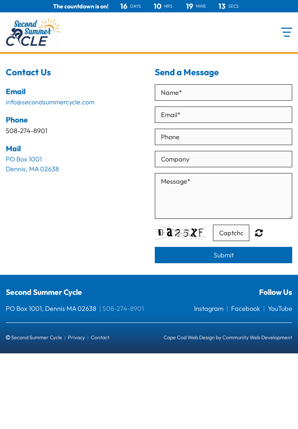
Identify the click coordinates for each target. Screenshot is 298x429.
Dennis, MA (22, 169)
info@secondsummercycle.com (50, 102)
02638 (49, 169)
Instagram (209, 308)
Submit (224, 255)
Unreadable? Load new (259, 232)
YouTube (280, 308)
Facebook (245, 308)
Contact (100, 337)
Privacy (76, 337)
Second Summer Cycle (44, 292)
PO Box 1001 (24, 159)
